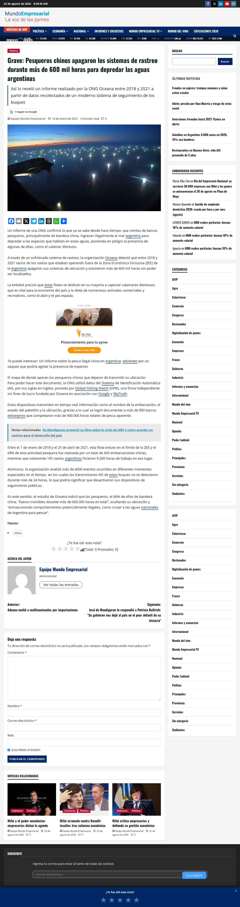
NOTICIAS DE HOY (16, 29)
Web (11, 735)
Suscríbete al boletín (25, 750)
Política (38, 31)
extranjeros (16, 415)
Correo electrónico (22, 721)
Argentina (18, 268)
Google (104, 393)
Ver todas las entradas (61, 584)
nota (96, 543)
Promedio (105, 549)
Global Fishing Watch (92, 388)
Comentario (17, 652)
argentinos (73, 458)
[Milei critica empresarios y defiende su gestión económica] (136, 799)
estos (113, 474)
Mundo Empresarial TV (144, 31)
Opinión (176, 431)
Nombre (15, 706)
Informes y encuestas (108, 31)
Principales (179, 458)
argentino (133, 235)
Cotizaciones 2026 (206, 31)
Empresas (178, 351)
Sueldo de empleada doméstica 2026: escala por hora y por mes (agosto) (199, 209)
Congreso (178, 315)
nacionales (149, 507)
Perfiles (12, 40)
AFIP (175, 279)
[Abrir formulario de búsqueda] (234, 36)
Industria (177, 377)
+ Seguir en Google (26, 111)
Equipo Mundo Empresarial (28, 118)
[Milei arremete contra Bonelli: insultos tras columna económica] (84, 799)
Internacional (180, 395)
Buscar (177, 51)
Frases (28, 40)
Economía (58, 31)
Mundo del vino (178, 31)
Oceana (111, 257)
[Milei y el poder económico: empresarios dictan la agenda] (32, 799)
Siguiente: (124, 612)
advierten (130, 361)
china (17, 533)
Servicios (177, 475)
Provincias (178, 467)
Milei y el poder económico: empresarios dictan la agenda (28, 823)
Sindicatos (178, 493)
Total (89, 549)
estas (48, 285)
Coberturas (179, 297)
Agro (175, 288)
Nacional (80, 31)
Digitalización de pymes (186, 333)
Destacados (179, 324)
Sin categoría (180, 484)
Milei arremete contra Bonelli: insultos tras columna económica (82, 823)
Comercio (178, 306)
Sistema (108, 383)
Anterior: (43, 607)
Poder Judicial (180, 440)
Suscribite (194, 876)
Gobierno (17, 810)
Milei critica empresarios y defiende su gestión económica (133, 823)
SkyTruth (120, 393)
